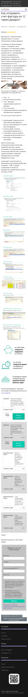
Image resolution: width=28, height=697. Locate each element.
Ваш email (6, 574)
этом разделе (5, 393)
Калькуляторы (4, 670)
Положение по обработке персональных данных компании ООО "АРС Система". (14, 606)
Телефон (6, 562)
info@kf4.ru (17, 3)
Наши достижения (6, 639)
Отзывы (3, 664)
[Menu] (26, 9)
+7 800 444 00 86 (16, 1)
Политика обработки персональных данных (12, 693)
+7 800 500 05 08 (16, 5)
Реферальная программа (7, 667)
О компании (4, 636)
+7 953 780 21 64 (7, 3)
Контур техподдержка (6, 650)
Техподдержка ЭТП (6, 653)
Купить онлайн (18, 416)
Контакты (3, 633)
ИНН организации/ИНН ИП (11, 568)
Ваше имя (6, 555)
